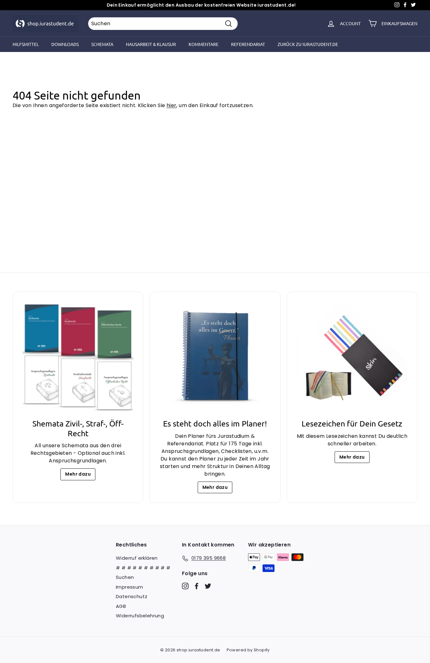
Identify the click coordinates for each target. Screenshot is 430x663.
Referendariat (248, 44)
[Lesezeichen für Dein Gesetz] (352, 357)
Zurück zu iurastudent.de (308, 44)
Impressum (129, 587)
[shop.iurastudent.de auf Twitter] (208, 585)
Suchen (125, 577)
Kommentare (203, 44)
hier (172, 105)
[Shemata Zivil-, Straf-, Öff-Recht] (77, 357)
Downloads (65, 44)
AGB (121, 606)
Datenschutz (131, 596)
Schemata (102, 44)
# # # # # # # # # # (143, 567)
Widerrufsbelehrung (140, 615)
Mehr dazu (78, 474)
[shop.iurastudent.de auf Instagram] (185, 585)
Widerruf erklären (137, 558)
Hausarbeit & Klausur (151, 44)
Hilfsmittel (26, 44)
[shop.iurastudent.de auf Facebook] (196, 585)
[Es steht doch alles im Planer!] (214, 357)
